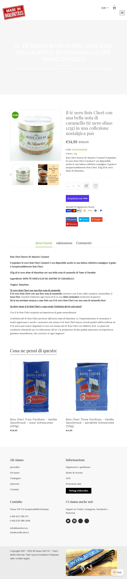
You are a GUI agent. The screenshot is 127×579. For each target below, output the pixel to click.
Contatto (14, 489)
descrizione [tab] (43, 243)
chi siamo (15, 472)
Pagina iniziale (62, 65)
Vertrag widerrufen (78, 490)
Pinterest (72, 224)
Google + (98, 219)
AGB (68, 478)
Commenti (84, 243)
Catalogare (15, 478)
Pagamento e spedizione (78, 467)
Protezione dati (73, 483)
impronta (14, 483)
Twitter (84, 219)
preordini (15, 467)
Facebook (72, 219)
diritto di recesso (74, 472)
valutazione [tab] (64, 243)
